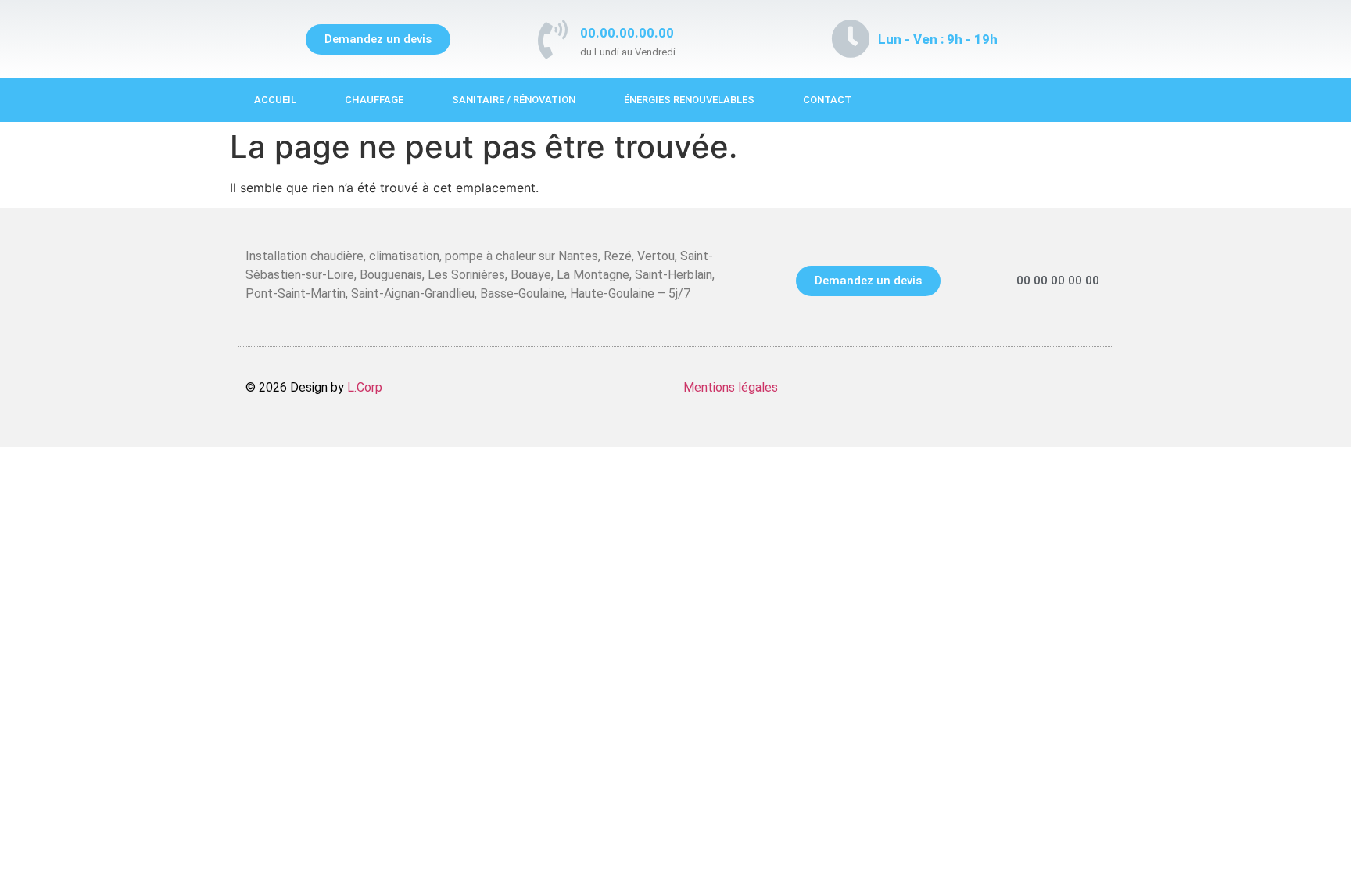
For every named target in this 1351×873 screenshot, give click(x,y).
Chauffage (374, 100)
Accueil (275, 100)
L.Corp (364, 387)
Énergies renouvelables (689, 100)
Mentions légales (730, 387)
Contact (827, 100)
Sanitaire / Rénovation (513, 100)
